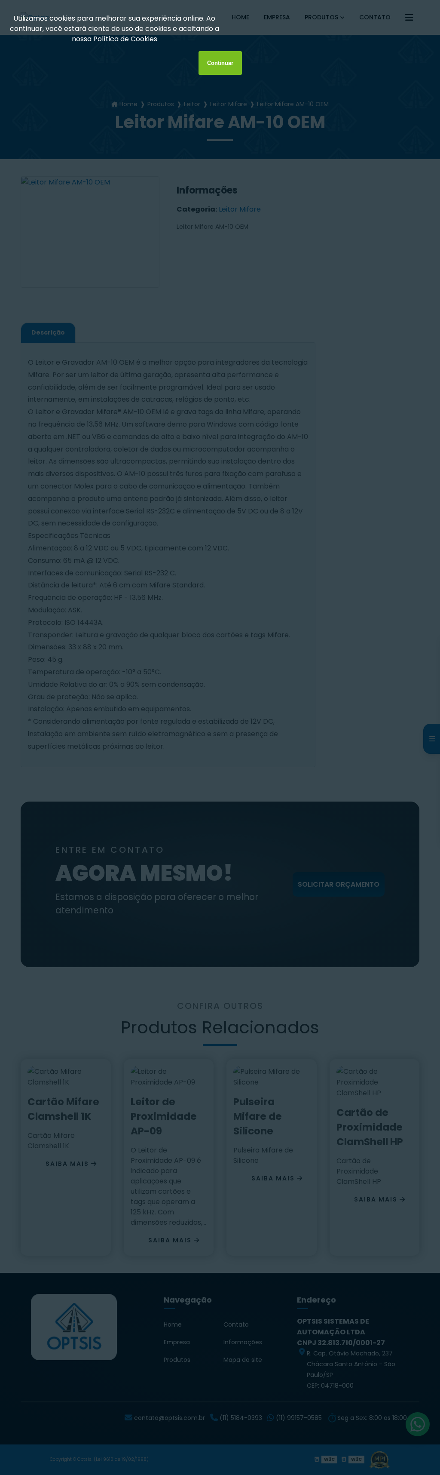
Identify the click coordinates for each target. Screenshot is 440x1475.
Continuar (220, 63)
